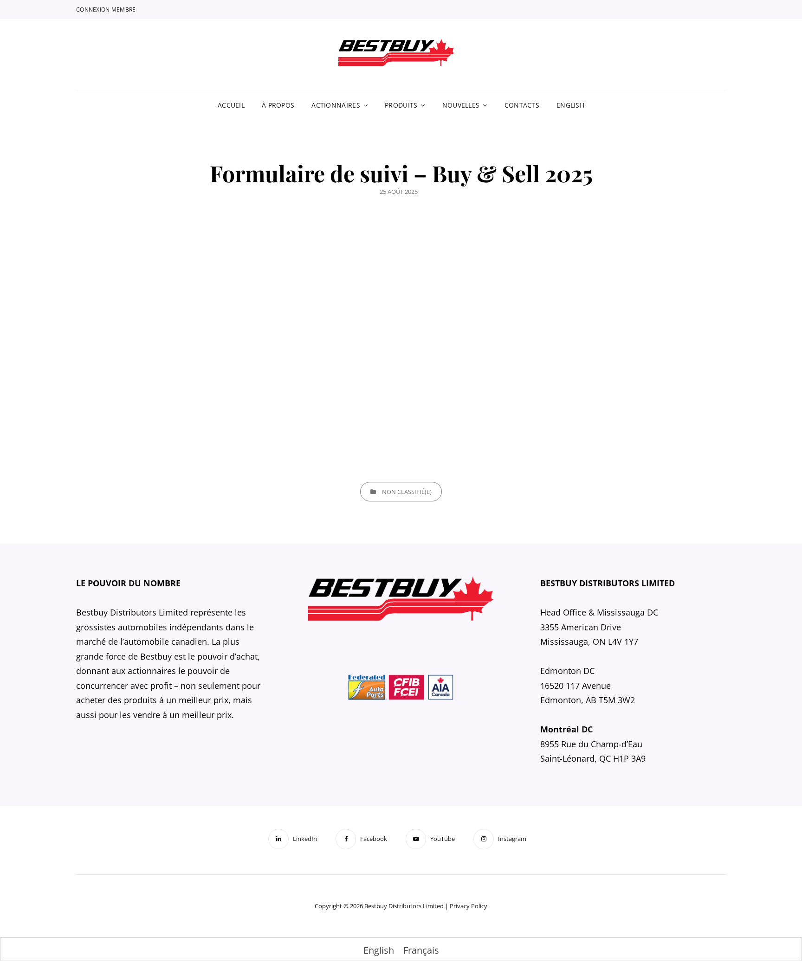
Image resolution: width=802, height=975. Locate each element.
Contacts (521, 105)
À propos (278, 105)
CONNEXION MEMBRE (106, 9)
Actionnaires (335, 105)
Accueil (231, 105)
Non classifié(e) (407, 492)
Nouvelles (461, 105)
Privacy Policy (468, 906)
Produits (401, 105)
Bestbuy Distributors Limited (404, 906)
